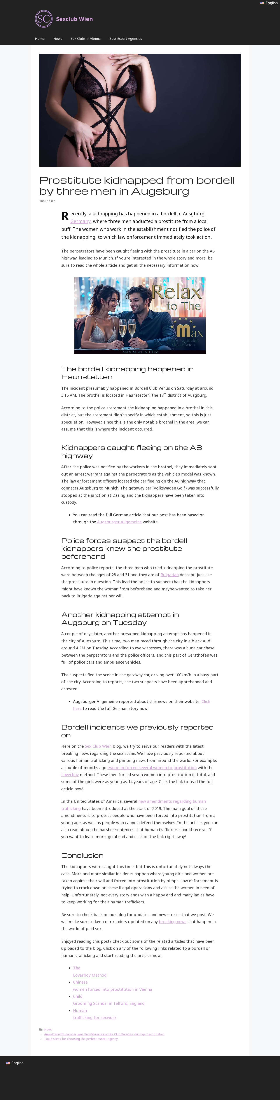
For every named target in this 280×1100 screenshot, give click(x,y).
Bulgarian (170, 574)
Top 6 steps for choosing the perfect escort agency (81, 1039)
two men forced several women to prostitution (152, 767)
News (57, 38)
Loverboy (70, 774)
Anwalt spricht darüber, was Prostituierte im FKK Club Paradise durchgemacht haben (104, 1034)
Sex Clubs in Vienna (86, 38)
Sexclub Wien (74, 18)
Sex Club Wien (99, 746)
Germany (80, 221)
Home (40, 38)
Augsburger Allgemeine (119, 521)
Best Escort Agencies (125, 38)
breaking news (172, 921)
